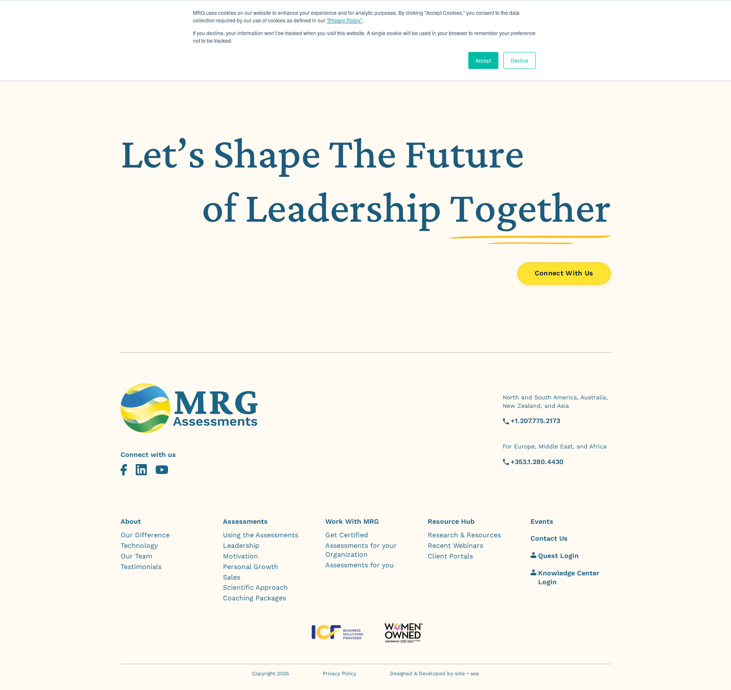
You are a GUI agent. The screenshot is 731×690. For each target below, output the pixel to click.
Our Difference (145, 535)
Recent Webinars (455, 546)
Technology (139, 546)
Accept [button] (483, 60)
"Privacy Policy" (344, 20)
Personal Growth (250, 567)
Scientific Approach (255, 587)
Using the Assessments (260, 535)
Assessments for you (359, 565)
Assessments (245, 521)
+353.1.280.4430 (537, 462)
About (131, 521)
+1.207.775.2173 (535, 421)
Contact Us (549, 538)
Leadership (241, 546)
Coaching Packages (254, 598)
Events (541, 521)
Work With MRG (352, 521)
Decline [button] (519, 60)
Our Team (136, 556)
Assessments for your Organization (361, 550)
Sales (231, 577)
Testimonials (141, 567)
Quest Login (558, 556)
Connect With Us (564, 273)
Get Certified (346, 535)
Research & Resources (464, 535)
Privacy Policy (339, 673)
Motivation (240, 556)
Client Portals (450, 556)
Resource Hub (451, 521)
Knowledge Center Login (568, 577)
